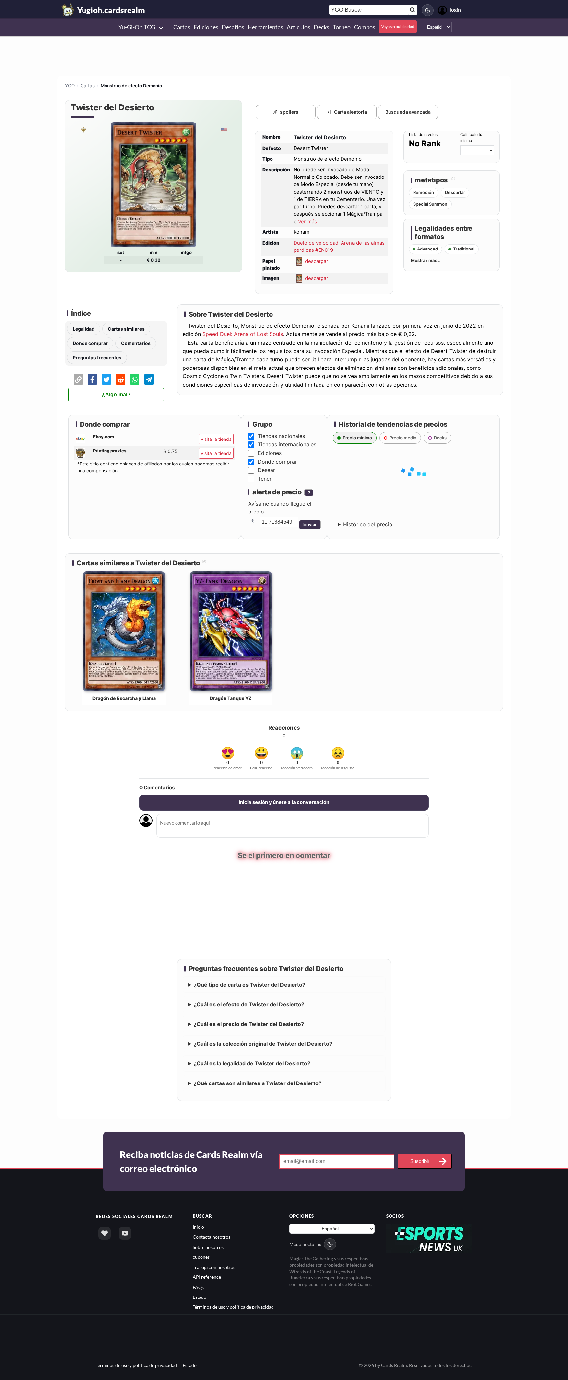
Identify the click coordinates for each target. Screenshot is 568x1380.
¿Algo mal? (116, 394)
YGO (70, 85)
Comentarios (136, 343)
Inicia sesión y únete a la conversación (284, 802)
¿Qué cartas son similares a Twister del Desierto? (257, 1083)
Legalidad (84, 329)
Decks (440, 437)
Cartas (88, 85)
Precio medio (403, 437)
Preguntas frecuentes (97, 357)
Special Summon (430, 204)
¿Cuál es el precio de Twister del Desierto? (249, 1023)
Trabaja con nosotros (214, 1267)
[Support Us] (104, 1233)
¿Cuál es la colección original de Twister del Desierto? (263, 1043)
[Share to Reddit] (120, 379)
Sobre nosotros (208, 1246)
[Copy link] (78, 379)
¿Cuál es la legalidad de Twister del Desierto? (252, 1063)
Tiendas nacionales (281, 436)
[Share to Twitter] (106, 379)
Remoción (423, 192)
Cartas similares (126, 329)
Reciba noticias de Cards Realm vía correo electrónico (191, 1161)
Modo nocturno (305, 1244)
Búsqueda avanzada (408, 112)
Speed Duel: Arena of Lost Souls (242, 334)
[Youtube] (125, 1233)
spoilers (289, 112)
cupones (201, 1257)
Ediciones (270, 453)
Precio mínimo (357, 437)
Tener (265, 478)
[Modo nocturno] (428, 10)
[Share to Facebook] (92, 379)
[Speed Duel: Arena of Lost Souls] (83, 129)
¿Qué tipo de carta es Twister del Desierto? (249, 984)
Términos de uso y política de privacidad (233, 1307)
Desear (266, 470)
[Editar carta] (350, 137)
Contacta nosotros (211, 1237)
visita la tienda (216, 439)
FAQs (198, 1287)
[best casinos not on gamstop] (429, 1238)
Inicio (198, 1226)
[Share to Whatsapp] (134, 379)
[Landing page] (68, 9)
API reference (207, 1277)
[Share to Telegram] (149, 379)
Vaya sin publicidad (397, 26)
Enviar (310, 524)
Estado (199, 1296)
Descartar (455, 192)
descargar (316, 261)
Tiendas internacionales (287, 444)
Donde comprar (90, 343)
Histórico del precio (367, 524)
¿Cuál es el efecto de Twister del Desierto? (249, 1004)
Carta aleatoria (350, 112)
